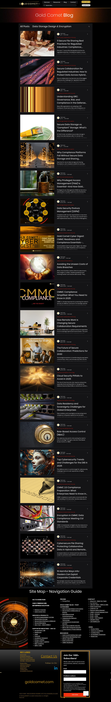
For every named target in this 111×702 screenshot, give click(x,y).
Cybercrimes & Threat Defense (64, 261)
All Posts (24, 26)
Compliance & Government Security (66, 93)
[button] (46, 2)
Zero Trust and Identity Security (65, 177)
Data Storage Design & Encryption (51, 26)
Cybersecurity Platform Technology (66, 372)
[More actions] (88, 34)
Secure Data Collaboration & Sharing (66, 37)
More (77, 26)
